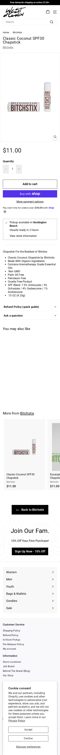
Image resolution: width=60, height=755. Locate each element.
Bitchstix (17, 32)
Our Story (8, 675)
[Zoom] (55, 137)
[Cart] (48, 12)
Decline (28, 738)
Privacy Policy (16, 720)
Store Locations (12, 661)
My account (9, 648)
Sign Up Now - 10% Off (30, 551)
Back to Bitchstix (32, 509)
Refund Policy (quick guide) (21, 306)
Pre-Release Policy (13, 644)
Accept (28, 729)
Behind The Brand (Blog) (16, 670)
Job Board (8, 666)
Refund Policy (10, 635)
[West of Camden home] (14, 12)
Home (6, 32)
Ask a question (13, 315)
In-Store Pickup (11, 639)
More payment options (30, 201)
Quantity (8, 161)
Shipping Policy (11, 630)
